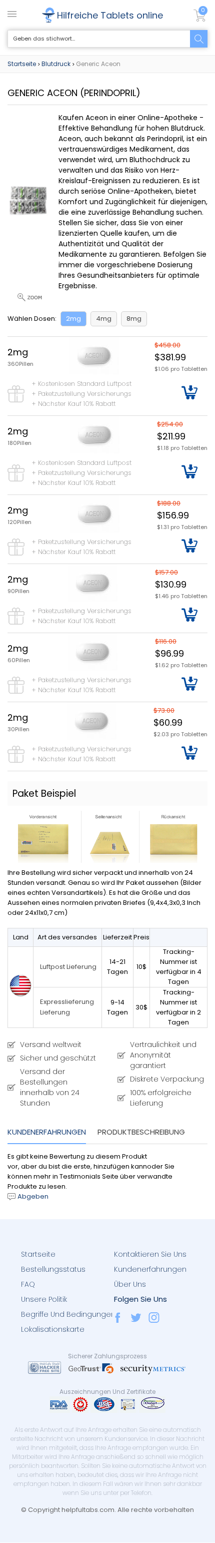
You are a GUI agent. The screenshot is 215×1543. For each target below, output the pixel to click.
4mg (104, 318)
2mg (73, 318)
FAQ (28, 1284)
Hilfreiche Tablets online (110, 15)
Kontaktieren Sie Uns (150, 1254)
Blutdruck (56, 64)
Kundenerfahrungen (47, 1132)
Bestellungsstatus (53, 1269)
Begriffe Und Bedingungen (68, 1314)
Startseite (22, 64)
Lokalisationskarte (52, 1329)
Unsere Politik (44, 1299)
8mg (134, 318)
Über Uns (130, 1284)
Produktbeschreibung (141, 1132)
